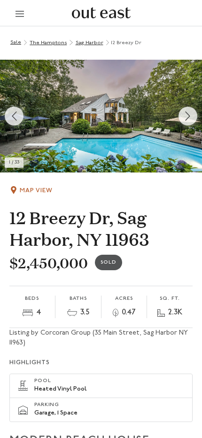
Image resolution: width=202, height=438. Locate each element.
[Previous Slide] (14, 116)
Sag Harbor (89, 43)
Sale (15, 42)
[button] (101, 116)
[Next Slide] (188, 116)
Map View (36, 191)
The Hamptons (48, 43)
